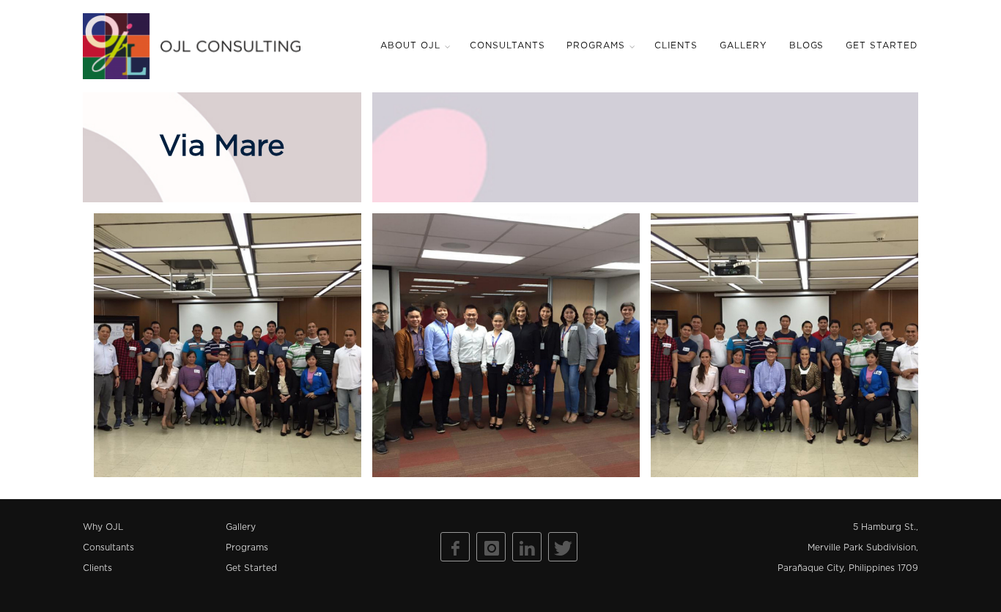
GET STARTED (881, 46)
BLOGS (806, 46)
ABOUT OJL (410, 46)
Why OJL (103, 527)
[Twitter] (562, 546)
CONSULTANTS (507, 46)
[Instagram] (491, 546)
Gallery (241, 527)
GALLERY (743, 46)
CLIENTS (676, 46)
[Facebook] (455, 546)
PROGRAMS (595, 46)
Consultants (108, 548)
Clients (97, 568)
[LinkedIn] (527, 546)
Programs (247, 548)
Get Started (251, 568)
